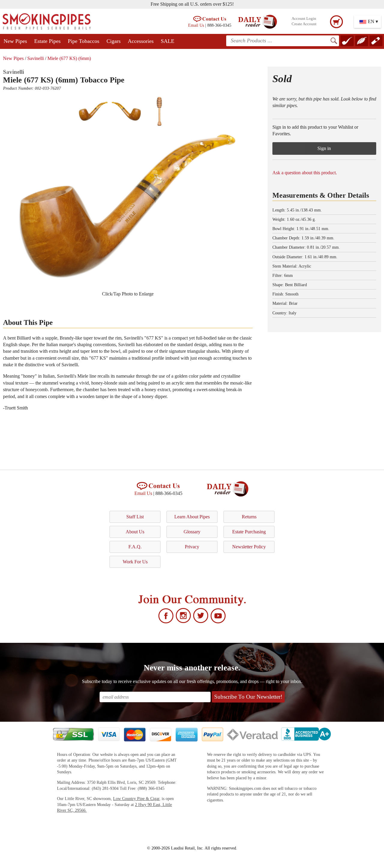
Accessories (141, 41)
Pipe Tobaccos (83, 41)
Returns (249, 516)
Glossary (192, 531)
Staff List (135, 516)
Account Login (304, 18)
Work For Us (135, 561)
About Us (135, 531)
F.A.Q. (135, 546)
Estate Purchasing (249, 531)
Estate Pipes (47, 41)
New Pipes (15, 41)
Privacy (192, 546)
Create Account (304, 24)
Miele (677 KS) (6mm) (69, 58)
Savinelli (35, 58)
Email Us (196, 25)
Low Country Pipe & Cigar (136, 798)
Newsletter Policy (249, 546)
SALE (167, 41)
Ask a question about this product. (304, 172)
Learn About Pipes (192, 516)
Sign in (324, 148)
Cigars (113, 41)
